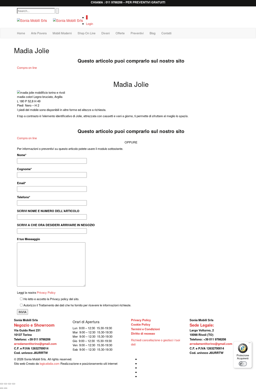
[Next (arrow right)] (5, 388)
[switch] (243, 363)
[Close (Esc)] (1, 383)
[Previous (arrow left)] (1, 388)
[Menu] (249, 343)
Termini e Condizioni (145, 329)
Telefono (23, 197)
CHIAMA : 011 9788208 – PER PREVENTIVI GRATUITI (128, 2)
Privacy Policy (46, 292)
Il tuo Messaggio (28, 239)
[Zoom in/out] (13, 383)
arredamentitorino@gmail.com (35, 343)
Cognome (24, 169)
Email (21, 183)
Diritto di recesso (143, 333)
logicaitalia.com (50, 363)
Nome (21, 155)
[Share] (5, 383)
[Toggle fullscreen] (9, 383)
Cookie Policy (140, 324)
